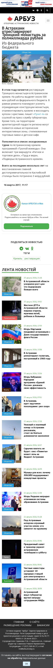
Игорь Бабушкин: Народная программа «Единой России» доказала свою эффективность (35, 382)
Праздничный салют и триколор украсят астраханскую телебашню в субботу (35, 548)
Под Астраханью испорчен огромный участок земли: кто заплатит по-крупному (35, 524)
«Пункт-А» (39, 114)
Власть (6, 390)
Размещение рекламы (17, 625)
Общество (26, 52)
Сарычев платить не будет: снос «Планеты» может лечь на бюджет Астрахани (36, 452)
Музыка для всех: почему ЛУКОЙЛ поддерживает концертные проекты (37, 475)
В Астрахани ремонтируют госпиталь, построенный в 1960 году (37, 355)
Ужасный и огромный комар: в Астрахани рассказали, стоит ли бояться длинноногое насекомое (36, 430)
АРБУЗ (21, 20)
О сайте (34, 621)
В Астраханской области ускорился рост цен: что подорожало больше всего (36, 285)
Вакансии (43, 625)
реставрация (32, 258)
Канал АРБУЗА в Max (32, 203)
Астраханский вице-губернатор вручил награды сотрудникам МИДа (34, 596)
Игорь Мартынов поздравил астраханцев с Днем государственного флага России (37, 333)
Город (6, 557)
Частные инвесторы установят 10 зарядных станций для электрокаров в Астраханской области (35, 574)
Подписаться (26, 226)
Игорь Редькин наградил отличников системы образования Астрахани (36, 499)
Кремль (17, 258)
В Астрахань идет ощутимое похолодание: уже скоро (37, 403)
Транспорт (8, 581)
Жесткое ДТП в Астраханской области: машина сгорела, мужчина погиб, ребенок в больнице (36, 311)
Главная (19, 621)
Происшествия (9, 318)
